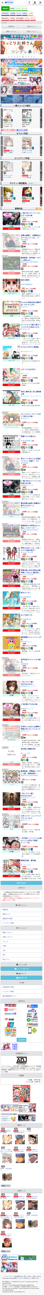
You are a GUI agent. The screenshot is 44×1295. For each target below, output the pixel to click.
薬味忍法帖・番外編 (28, 860)
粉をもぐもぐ (26, 592)
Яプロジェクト (27, 820)
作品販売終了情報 (8, 987)
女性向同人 (5, 13)
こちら (25, 898)
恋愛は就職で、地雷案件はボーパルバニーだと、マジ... (31, 237)
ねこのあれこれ (26, 615)
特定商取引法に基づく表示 (22, 1276)
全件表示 (31, 183)
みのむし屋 (26, 329)
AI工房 (25, 842)
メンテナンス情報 (8, 991)
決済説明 (21, 1040)
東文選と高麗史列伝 (28, 749)
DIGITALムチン (27, 641)
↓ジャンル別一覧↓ (21, 969)
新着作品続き (21, 883)
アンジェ (25, 374)
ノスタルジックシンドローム (32, 396)
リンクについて (8, 1276)
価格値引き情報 (7, 918)
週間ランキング (11, 31)
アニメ (33, 18)
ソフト (18, 8)
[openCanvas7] (27, 1118)
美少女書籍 (19, 18)
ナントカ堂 (26, 753)
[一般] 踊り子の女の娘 (29, 704)
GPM (23, 202)
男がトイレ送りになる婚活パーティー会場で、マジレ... (31, 461)
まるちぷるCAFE (28, 552)
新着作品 (11, 26)
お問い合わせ (37, 1276)
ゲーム (19, 13)
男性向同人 (5, 18)
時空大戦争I (25, 280)
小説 (3, 950)
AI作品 (25, 13)
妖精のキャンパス (28, 217)
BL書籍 (13, 13)
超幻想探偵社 (27, 441)
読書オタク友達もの (28, 436)
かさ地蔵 (28, 1131)
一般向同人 (5, 8)
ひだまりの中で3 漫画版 (30, 347)
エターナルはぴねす (28, 369)
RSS (40, 208)
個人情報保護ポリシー (9, 996)
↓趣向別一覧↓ (21, 978)
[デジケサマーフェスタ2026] (21, 63)
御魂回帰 (25, 240)
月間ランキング (31, 31)
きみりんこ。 (27, 307)
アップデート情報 (8, 923)
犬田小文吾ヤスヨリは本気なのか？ (31, 1198)
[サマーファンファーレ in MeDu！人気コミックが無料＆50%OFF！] (21, 81)
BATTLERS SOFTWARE (30, 262)
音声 (3, 955)
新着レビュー (31, 26)
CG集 (4, 946)
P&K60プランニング (29, 686)
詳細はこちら (6, 1186)
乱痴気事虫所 (27, 597)
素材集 (12, 8)
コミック (24, 8)
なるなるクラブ (27, 351)
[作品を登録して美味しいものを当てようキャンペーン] (21, 1094)
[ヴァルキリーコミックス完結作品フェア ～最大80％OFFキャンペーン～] (21, 90)
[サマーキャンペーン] (21, 72)
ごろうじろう (27, 865)
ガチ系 (30, 13)
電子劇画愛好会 (27, 284)
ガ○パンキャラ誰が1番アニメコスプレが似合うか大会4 (6, 1151)
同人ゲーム (6, 959)
